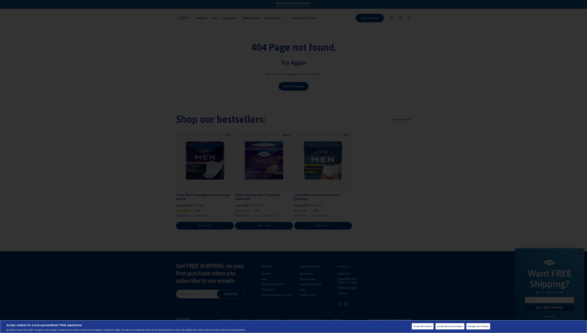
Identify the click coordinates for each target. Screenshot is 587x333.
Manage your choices (478, 326)
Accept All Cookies (422, 326)
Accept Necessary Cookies (450, 326)
